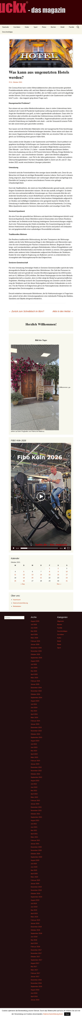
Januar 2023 (35, 764)
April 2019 (34, 913)
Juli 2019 (34, 903)
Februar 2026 (35, 641)
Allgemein (60, 621)
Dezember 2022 (36, 767)
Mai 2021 (34, 830)
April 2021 (34, 834)
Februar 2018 (35, 946)
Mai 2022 (34, 790)
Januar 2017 (35, 976)
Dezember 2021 (36, 807)
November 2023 (36, 731)
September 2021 (36, 817)
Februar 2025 (35, 681)
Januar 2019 (35, 923)
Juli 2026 (34, 624)
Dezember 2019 (36, 887)
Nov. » (59, 584)
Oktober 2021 (35, 814)
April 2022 (34, 794)
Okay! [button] (67, 1014)
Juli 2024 (34, 704)
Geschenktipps (7, 32)
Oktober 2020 (35, 853)
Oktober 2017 (35, 956)
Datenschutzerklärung (20, 603)
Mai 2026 (34, 631)
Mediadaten (17, 606)
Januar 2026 (35, 644)
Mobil (62, 27)
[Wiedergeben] (14, 548)
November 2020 (36, 850)
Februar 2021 (35, 840)
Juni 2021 (34, 827)
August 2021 (35, 820)
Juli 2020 (34, 863)
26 (24, 581)
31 (67, 581)
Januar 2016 (35, 1000)
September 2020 (36, 857)
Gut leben (16, 27)
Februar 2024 (35, 721)
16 (58, 575)
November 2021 (36, 810)
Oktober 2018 (35, 930)
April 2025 (34, 674)
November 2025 (36, 651)
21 (41, 578)
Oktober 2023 (35, 734)
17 (67, 575)
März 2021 (34, 837)
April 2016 (34, 996)
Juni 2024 (34, 707)
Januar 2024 (35, 724)
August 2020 (35, 860)
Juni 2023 (34, 747)
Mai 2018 (34, 940)
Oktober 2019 (35, 893)
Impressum (17, 599)
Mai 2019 (34, 910)
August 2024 (35, 701)
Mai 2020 (34, 870)
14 (41, 575)
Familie (71, 27)
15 (49, 575)
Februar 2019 (35, 920)
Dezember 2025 (36, 648)
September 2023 (36, 737)
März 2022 (34, 797)
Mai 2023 (34, 751)
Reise (44, 27)
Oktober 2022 (35, 774)
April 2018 (34, 943)
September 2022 (36, 777)
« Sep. (23, 584)
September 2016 (36, 986)
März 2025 (34, 677)
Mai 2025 (34, 671)
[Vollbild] (68, 548)
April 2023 (34, 754)
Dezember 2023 (36, 727)
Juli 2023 (34, 744)
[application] (41, 496)
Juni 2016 (34, 993)
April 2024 (34, 714)
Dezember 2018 (36, 927)
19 (24, 578)
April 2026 (34, 634)
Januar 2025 (35, 684)
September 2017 (36, 960)
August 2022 (35, 780)
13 (32, 575)
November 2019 (36, 890)
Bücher (53, 27)
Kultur (27, 27)
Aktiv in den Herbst (63, 311)
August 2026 (35, 621)
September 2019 (36, 897)
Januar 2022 (35, 804)
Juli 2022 (34, 784)
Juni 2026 (34, 628)
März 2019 (34, 917)
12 (24, 575)
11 (15, 575)
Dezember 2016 (36, 980)
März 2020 (34, 877)
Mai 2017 (34, 966)
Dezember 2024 (36, 687)
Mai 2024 (34, 711)
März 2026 (34, 638)
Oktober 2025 (35, 654)
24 (67, 578)
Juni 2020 (34, 867)
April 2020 (34, 873)
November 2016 (36, 983)
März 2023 (34, 757)
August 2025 (35, 661)
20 (32, 578)
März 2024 (34, 717)
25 (15, 581)
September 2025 (36, 658)
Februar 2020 (35, 880)
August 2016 (35, 990)
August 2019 (35, 900)
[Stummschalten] (65, 548)
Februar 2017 (35, 973)
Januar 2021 (35, 844)
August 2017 (35, 963)
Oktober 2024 (35, 694)
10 (67, 571)
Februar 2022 (35, 800)
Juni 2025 (34, 668)
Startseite (5, 27)
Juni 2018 (34, 937)
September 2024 (36, 697)
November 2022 (36, 770)
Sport (35, 27)
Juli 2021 (34, 824)
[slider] (39, 548)
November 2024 (36, 691)
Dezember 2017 (36, 950)
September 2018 (36, 933)
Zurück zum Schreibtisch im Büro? (26, 311)
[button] (41, 496)
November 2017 (36, 953)
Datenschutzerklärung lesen (53, 1014)
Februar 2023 (35, 760)
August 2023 (35, 741)
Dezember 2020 (36, 847)
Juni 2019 (34, 907)
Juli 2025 (34, 664)
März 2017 (34, 970)
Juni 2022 (34, 787)
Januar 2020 (35, 883)
